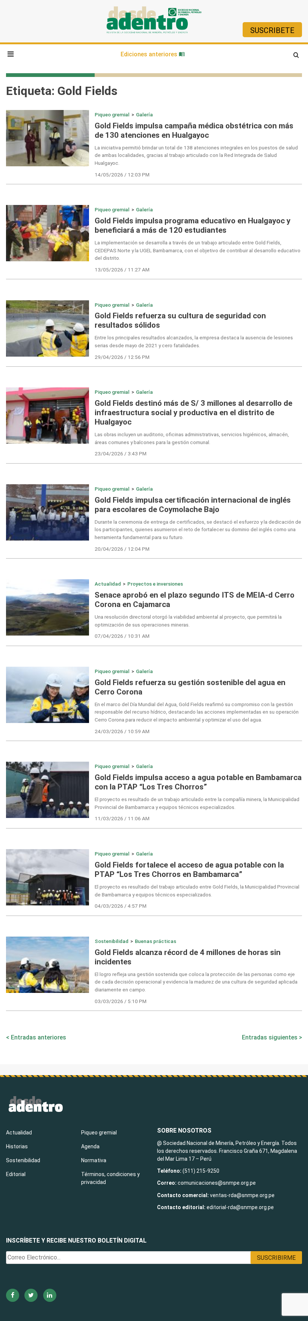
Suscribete (272, 30)
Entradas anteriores (38, 1037)
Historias (17, 1146)
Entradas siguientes (269, 1037)
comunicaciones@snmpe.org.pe (217, 1183)
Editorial (16, 1174)
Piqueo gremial (112, 114)
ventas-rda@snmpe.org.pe (242, 1195)
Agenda (90, 1146)
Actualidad (108, 584)
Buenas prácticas (155, 941)
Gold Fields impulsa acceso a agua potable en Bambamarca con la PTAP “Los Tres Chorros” (198, 782)
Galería (144, 114)
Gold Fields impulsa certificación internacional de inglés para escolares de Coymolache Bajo (193, 505)
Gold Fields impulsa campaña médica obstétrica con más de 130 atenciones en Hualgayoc (194, 130)
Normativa (93, 1160)
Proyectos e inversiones (155, 584)
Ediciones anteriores (150, 54)
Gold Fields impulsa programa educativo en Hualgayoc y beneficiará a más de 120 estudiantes (192, 225)
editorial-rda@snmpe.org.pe (240, 1207)
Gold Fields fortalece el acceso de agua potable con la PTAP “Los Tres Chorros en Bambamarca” (189, 869)
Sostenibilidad (111, 941)
